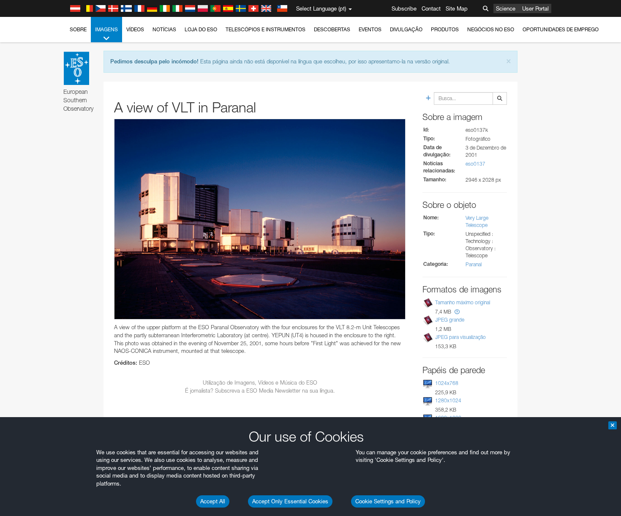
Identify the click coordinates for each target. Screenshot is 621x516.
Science (505, 8)
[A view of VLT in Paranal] (259, 219)
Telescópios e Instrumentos (265, 29)
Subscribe (404, 8)
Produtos (445, 29)
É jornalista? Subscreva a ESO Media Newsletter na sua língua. (260, 390)
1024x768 (446, 383)
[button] (457, 312)
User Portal (535, 8)
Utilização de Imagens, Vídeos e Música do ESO (260, 382)
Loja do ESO (201, 29)
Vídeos (135, 29)
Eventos (370, 29)
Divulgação (406, 29)
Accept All (212, 501)
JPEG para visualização (460, 337)
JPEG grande (449, 320)
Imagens (106, 29)
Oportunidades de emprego (561, 29)
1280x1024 (448, 400)
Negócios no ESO (490, 29)
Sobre (78, 29)
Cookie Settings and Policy (388, 501)
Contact (431, 8)
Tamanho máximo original (462, 302)
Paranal (474, 264)
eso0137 (475, 164)
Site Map (457, 8)
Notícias (164, 29)
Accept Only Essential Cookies (290, 501)
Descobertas (332, 29)
